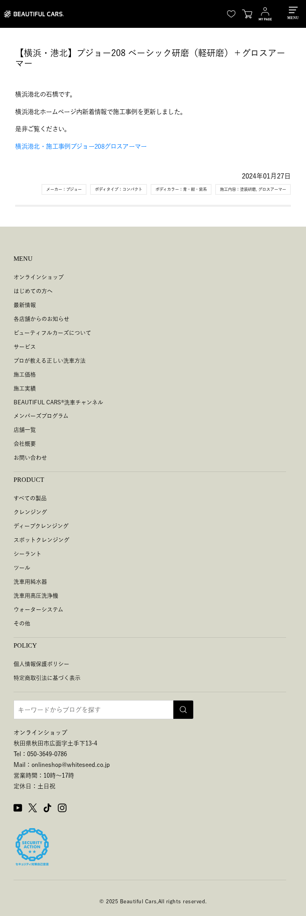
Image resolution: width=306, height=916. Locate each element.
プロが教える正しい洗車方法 (50, 360)
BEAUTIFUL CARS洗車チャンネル (58, 402)
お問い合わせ (30, 457)
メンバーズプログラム (41, 416)
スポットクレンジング (41, 540)
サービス (25, 346)
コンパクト (132, 189)
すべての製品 (30, 498)
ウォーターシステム (38, 609)
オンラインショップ (39, 277)
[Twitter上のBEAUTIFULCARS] (32, 809)
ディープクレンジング (41, 526)
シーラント (27, 554)
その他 (22, 623)
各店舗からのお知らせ (41, 319)
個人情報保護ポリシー (41, 664)
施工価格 (25, 374)
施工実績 (25, 388)
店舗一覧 (25, 430)
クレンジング (30, 512)
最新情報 (25, 305)
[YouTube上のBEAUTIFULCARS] (18, 809)
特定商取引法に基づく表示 (47, 678)
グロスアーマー (272, 189)
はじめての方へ (33, 291)
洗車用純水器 (30, 581)
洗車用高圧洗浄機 (36, 595)
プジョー (74, 189)
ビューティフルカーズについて (52, 333)
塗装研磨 (248, 189)
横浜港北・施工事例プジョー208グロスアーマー (81, 146)
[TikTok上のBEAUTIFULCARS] (47, 809)
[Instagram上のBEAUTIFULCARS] (62, 809)
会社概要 (25, 443)
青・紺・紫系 (195, 189)
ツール (22, 568)
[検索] (183, 710)
